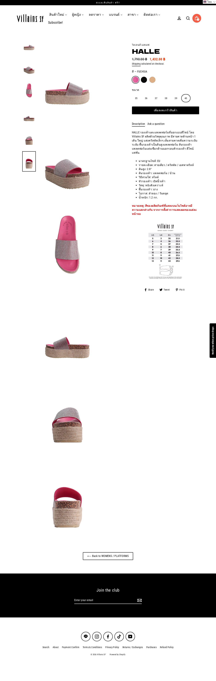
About (56, 647)
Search (46, 647)
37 (156, 98)
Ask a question (156, 123)
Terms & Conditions (92, 647)
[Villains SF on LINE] (85, 636)
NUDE (152, 79)
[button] (209, 2)
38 (166, 98)
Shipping (136, 63)
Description (138, 123)
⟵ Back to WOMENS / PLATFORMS (108, 556)
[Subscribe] (139, 600)
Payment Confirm (70, 647)
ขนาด (135, 89)
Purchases (151, 647)
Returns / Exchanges (133, 647)
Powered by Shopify (117, 654)
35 (136, 98)
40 (186, 98)
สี (139, 71)
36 (146, 98)
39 (176, 98)
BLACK (143, 79)
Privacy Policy (112, 647)
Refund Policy (166, 647)
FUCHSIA (135, 79)
